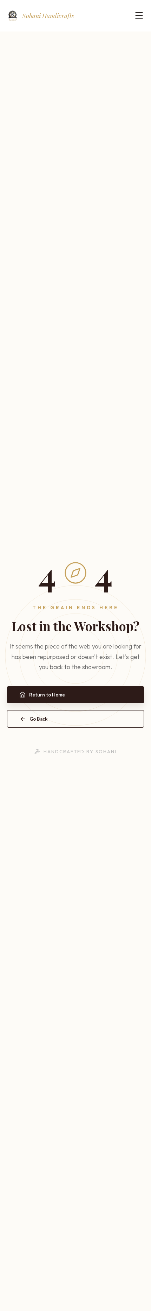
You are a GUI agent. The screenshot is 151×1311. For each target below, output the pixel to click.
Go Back (38, 719)
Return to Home (47, 695)
